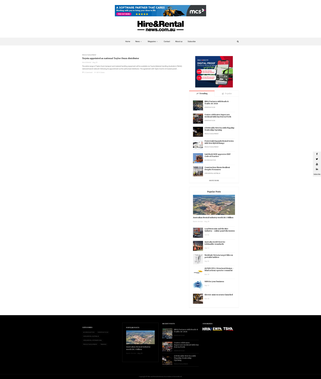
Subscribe (192, 41)
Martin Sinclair (198, 221)
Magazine (152, 41)
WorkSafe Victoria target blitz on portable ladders (219, 256)
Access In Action (210, 160)
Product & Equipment (89, 55)
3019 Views (99, 72)
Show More (214, 180)
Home (127, 41)
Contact (167, 41)
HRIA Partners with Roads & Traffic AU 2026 (217, 102)
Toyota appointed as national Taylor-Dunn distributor (110, 58)
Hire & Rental (86, 62)
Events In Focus (210, 107)
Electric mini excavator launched (219, 295)
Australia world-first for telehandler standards (215, 243)
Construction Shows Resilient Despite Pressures (217, 168)
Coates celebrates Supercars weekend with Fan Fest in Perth (218, 116)
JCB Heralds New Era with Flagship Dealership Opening (219, 129)
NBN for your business (214, 281)
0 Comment (87, 72)
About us (178, 41)
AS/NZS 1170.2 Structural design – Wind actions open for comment (219, 269)
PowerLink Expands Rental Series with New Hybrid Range (219, 142)
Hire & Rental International (92, 340)
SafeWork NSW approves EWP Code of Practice (218, 155)
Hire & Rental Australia (212, 173)
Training (103, 344)
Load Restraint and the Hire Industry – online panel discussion (220, 230)
